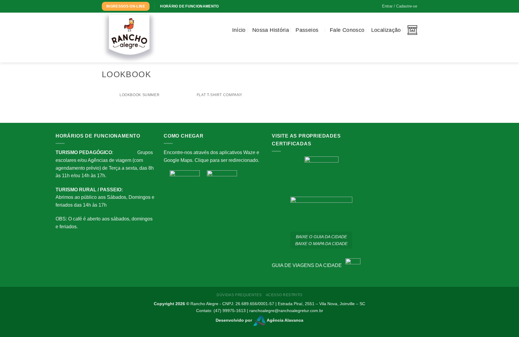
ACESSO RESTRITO (284, 295)
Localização (386, 30)
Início (239, 30)
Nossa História (270, 30)
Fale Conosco (347, 30)
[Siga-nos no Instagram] (182, 26)
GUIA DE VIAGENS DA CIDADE (308, 265)
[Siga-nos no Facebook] (174, 26)
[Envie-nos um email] (190, 26)
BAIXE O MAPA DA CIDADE (321, 243)
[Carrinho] (412, 30)
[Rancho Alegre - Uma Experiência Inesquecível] (132, 37)
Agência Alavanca (284, 320)
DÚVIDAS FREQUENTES (239, 295)
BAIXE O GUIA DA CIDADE (321, 236)
